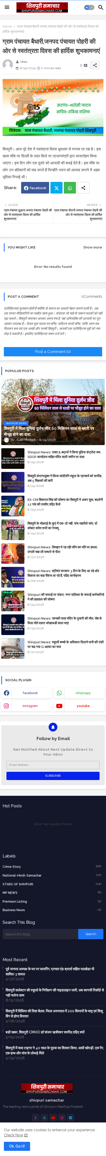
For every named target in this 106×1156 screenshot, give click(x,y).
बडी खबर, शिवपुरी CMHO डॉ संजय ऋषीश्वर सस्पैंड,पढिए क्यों (45, 1032)
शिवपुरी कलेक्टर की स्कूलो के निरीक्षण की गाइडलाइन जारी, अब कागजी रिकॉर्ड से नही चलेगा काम (55, 992)
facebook (30, 693)
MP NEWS (52, 893)
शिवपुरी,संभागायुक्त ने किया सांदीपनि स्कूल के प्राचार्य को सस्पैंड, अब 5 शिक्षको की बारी (65, 478)
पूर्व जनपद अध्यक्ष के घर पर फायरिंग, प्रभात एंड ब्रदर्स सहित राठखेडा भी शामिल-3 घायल (50, 971)
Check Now (13, 1135)
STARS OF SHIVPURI (52, 884)
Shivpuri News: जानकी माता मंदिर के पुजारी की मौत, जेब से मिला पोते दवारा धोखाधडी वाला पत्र (65, 620)
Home (7, 26)
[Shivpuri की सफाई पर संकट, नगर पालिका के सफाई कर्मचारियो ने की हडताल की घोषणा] (12, 601)
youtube (83, 706)
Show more (92, 247)
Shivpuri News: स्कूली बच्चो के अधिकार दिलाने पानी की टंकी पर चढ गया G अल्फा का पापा (66, 644)
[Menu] (7, 7)
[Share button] (83, 188)
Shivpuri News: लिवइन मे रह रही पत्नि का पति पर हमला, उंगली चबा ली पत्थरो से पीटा (63, 549)
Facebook (38, 188)
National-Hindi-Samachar (52, 875)
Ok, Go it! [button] (17, 1146)
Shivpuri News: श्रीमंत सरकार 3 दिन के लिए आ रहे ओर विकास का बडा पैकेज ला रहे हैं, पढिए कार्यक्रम (63, 573)
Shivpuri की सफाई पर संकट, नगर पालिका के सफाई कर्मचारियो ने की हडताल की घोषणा (66, 597)
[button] (89, 7)
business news (52, 910)
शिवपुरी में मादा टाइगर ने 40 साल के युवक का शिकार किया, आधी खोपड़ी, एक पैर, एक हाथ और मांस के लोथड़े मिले (55, 1050)
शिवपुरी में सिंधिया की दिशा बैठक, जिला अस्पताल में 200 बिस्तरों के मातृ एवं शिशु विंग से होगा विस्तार (54, 1013)
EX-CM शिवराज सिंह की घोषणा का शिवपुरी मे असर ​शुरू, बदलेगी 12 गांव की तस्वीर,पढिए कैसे (65, 502)
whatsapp (83, 693)
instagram (30, 706)
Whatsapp (70, 188)
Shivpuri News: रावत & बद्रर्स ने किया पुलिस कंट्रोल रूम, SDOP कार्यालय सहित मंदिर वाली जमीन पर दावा (64, 454)
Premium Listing (52, 901)
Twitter (56, 188)
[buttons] (35, 1117)
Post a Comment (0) (53, 351)
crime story (52, 867)
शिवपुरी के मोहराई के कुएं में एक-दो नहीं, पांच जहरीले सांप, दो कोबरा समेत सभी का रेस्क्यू (62, 525)
